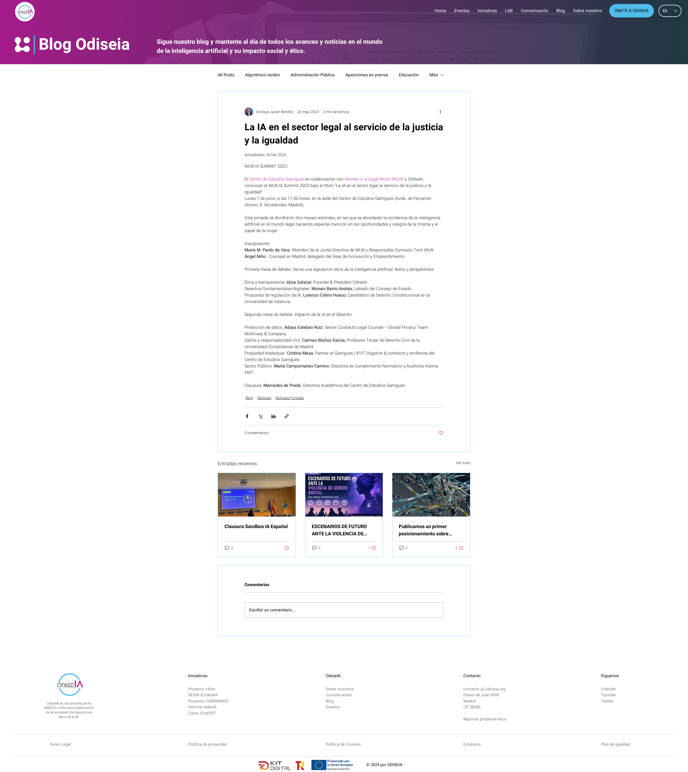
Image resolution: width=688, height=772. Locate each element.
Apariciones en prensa (366, 75)
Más (433, 75)
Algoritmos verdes (262, 75)
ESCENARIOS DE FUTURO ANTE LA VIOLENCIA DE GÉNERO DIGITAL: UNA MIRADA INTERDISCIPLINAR (343, 530)
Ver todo (463, 463)
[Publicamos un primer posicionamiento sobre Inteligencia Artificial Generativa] (431, 495)
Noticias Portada (289, 398)
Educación (409, 75)
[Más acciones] (440, 112)
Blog (249, 398)
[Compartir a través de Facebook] (247, 416)
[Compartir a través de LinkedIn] (273, 416)
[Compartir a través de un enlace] (286, 416)
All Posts (226, 75)
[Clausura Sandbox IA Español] (257, 495)
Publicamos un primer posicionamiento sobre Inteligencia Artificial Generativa (424, 530)
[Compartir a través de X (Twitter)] (260, 416)
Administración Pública (313, 75)
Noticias (264, 398)
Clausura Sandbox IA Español (256, 526)
